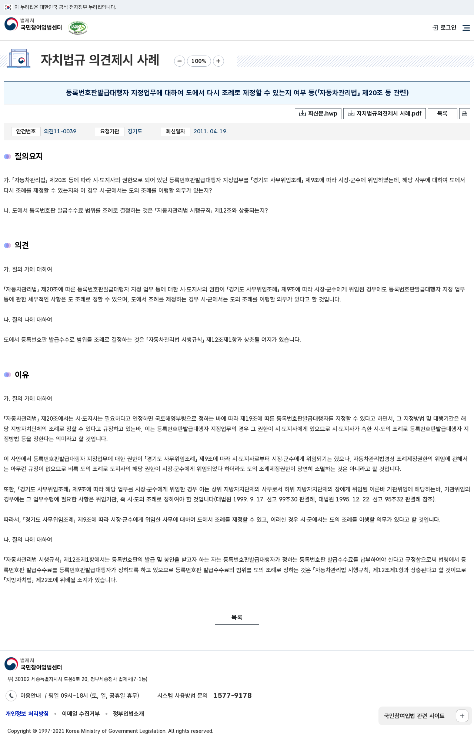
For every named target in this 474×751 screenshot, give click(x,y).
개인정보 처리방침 (27, 713)
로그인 (448, 27)
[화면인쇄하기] (464, 113)
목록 (442, 113)
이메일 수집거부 (81, 713)
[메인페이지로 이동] (33, 24)
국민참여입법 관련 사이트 (414, 716)
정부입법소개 (128, 713)
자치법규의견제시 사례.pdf (389, 113)
